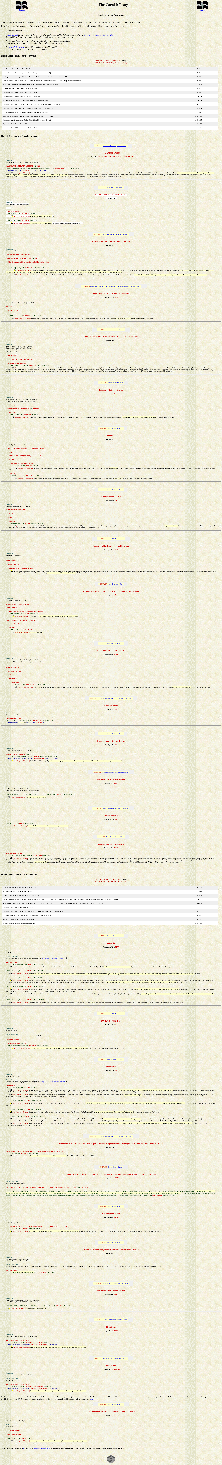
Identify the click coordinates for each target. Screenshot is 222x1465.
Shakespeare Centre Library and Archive (115, 234)
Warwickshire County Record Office (114, 146)
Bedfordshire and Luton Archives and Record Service (115, 698)
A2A (24, 1448)
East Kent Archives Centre (115, 539)
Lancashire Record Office (115, 383)
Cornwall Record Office (114, 188)
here (91, 1399)
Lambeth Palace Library (114, 936)
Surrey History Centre (115, 1167)
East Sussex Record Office (115, 330)
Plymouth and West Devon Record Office (115, 808)
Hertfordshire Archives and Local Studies (115, 772)
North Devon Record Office (115, 837)
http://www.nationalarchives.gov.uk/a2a (98, 35)
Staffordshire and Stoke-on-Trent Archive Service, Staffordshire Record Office (114, 286)
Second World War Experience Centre (115, 1319)
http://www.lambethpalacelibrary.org (53, 958)
